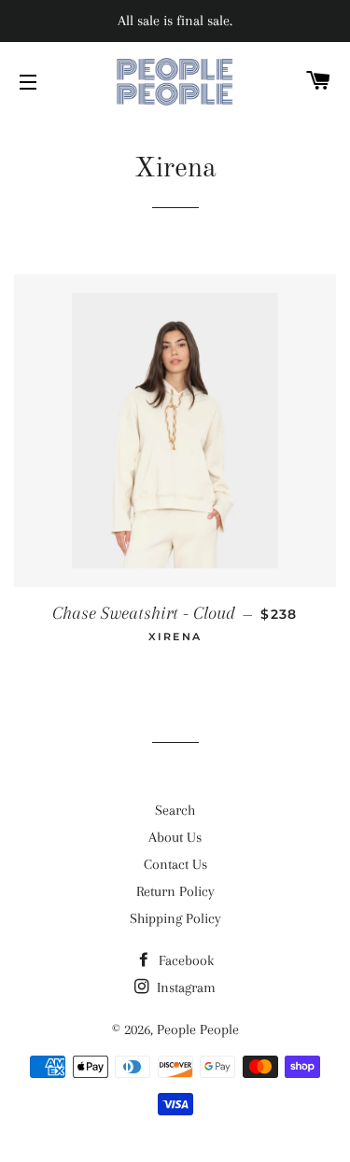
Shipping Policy (175, 918)
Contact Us (175, 864)
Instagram (184, 987)
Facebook (184, 960)
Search (175, 810)
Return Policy (175, 891)
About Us (175, 837)
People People (198, 1029)
